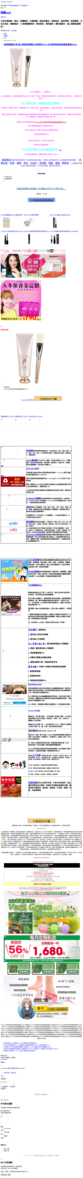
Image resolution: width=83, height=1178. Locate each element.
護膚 (19, 163)
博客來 (29, 507)
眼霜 (50, 163)
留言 (17, 1068)
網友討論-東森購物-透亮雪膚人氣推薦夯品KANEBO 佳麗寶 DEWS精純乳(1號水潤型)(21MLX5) (31, 1049)
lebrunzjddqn (4, 1059)
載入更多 (3, 1078)
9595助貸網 (33, 560)
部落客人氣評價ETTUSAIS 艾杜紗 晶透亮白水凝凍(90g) (20, 1051)
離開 (9, 1174)
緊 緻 (2, 476)
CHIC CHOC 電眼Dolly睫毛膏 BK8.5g (60, 215)
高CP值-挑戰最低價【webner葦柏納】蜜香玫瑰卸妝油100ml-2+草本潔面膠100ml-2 (27, 1045)
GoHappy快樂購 (33, 498)
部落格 (6, 35)
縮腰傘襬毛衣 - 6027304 (7, 416)
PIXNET (29, 1155)
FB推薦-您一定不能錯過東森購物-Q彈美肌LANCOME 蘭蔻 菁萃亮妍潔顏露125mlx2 (27, 1047)
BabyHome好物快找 (34, 535)
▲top (2, 1075)
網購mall (6, 12)
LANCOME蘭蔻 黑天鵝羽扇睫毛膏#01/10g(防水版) (63, 231)
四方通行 (32, 630)
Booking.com (35, 684)
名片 (5, 37)
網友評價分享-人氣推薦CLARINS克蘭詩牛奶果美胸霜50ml (20, 1043)
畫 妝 (60, 150)
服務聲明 (57, 1155)
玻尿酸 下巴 (15, 839)
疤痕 (2, 466)
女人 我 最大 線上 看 (36, 644)
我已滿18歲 (4, 1174)
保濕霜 (42, 163)
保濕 (12, 163)
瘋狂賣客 (30, 522)
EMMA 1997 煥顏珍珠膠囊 (31, 215)
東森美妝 (6, 160)
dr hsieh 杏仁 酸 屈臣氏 (27, 400)
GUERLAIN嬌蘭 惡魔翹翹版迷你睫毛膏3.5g (36, 231)
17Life (28, 528)
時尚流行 (13, 1072)
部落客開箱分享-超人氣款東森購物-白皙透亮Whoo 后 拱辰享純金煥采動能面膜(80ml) (40, 44)
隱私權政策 (50, 1155)
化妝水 (33, 163)
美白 (26, 163)
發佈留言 (3, 1088)
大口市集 (36, 755)
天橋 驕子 (31, 771)
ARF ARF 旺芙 (32, 469)
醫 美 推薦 (32, 667)
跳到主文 (3, 17)
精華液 (65, 163)
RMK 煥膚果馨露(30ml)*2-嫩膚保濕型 (11, 215)
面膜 (57, 163)
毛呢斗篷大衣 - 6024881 (35, 416)
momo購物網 (31, 460)
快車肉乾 (32, 782)
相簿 (5, 34)
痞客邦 (14, 1068)
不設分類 (14, 30)
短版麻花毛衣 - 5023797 (21, 416)
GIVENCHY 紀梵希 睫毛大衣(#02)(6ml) (12, 231)
